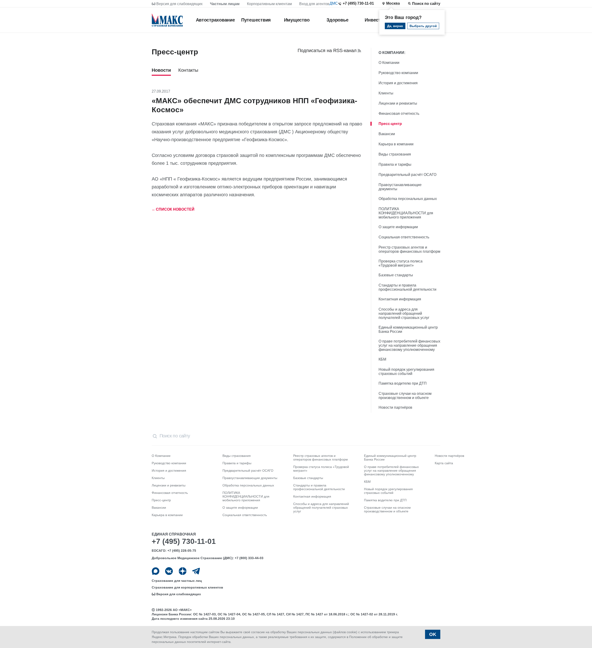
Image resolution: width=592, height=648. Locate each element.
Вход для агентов (314, 4)
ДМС (334, 3)
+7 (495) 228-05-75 (181, 550)
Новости (161, 70)
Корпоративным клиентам (269, 4)
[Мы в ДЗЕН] (182, 571)
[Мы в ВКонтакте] (169, 571)
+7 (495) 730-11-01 (358, 3)
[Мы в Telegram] (196, 571)
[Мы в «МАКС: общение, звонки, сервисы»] (155, 571)
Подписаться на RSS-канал (327, 50)
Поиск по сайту (426, 4)
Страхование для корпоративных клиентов (187, 587)
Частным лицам (225, 4)
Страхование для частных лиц (177, 581)
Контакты (188, 70)
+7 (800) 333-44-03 (249, 558)
